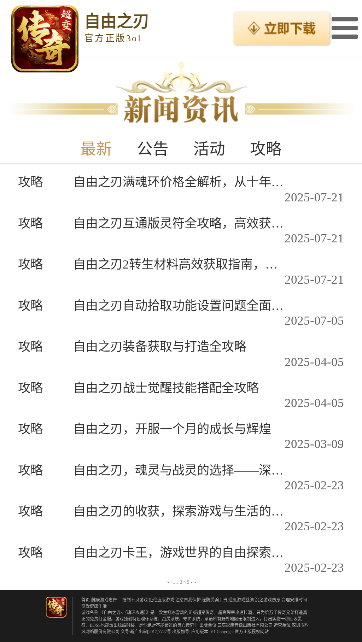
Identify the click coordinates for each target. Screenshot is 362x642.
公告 (153, 149)
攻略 (266, 149)
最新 (96, 149)
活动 (209, 149)
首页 (85, 599)
